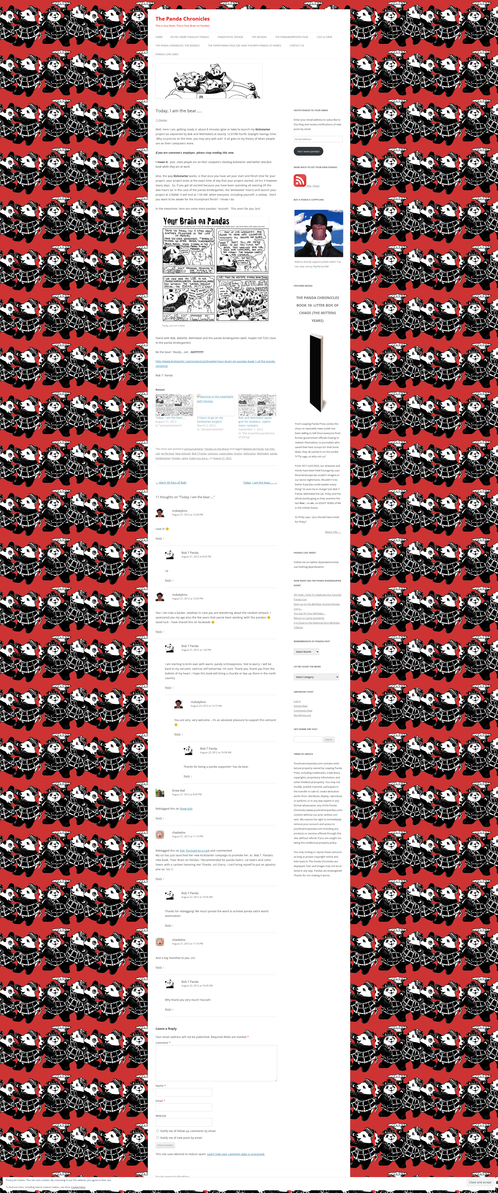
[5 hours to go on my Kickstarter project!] (216, 405)
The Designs (259, 37)
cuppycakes (226, 453)
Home (159, 37)
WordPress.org (302, 715)
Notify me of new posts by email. (181, 1138)
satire (184, 458)
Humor (238, 453)
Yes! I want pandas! (308, 151)
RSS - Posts (312, 185)
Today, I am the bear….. (171, 417)
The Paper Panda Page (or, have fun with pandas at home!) (244, 45)
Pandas (176, 458)
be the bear (167, 453)
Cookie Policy (78, 1187)
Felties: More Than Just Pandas (189, 37)
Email (160, 1101)
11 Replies (161, 120)
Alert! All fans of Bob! (171, 482)
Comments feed (303, 710)
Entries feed (300, 706)
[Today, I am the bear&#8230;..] (174, 405)
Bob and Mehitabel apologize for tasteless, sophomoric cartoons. (255, 421)
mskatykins (179, 511)
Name (161, 1085)
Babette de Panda (253, 449)
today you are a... (199, 458)
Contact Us (297, 45)
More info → (333, 531)
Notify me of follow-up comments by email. (188, 1131)
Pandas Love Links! (167, 54)
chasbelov (179, 832)
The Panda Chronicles (183, 18)
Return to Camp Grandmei (309, 618)
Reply (159, 538)
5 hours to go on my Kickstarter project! (210, 419)
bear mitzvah (183, 453)
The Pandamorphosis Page (291, 37)
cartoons (213, 453)
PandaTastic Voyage (230, 37)
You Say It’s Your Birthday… (309, 613)
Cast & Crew (324, 37)
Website (161, 1116)
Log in (297, 701)
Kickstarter (249, 453)
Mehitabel (263, 453)
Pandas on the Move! (216, 449)
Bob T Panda (199, 453)
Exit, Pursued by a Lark (195, 850)
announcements (193, 449)
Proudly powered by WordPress (172, 1176)
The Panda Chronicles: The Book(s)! (178, 45)
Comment (163, 1043)
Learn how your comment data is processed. (236, 1154)
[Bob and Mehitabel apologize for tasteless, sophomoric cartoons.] (257, 405)
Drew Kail (178, 790)
